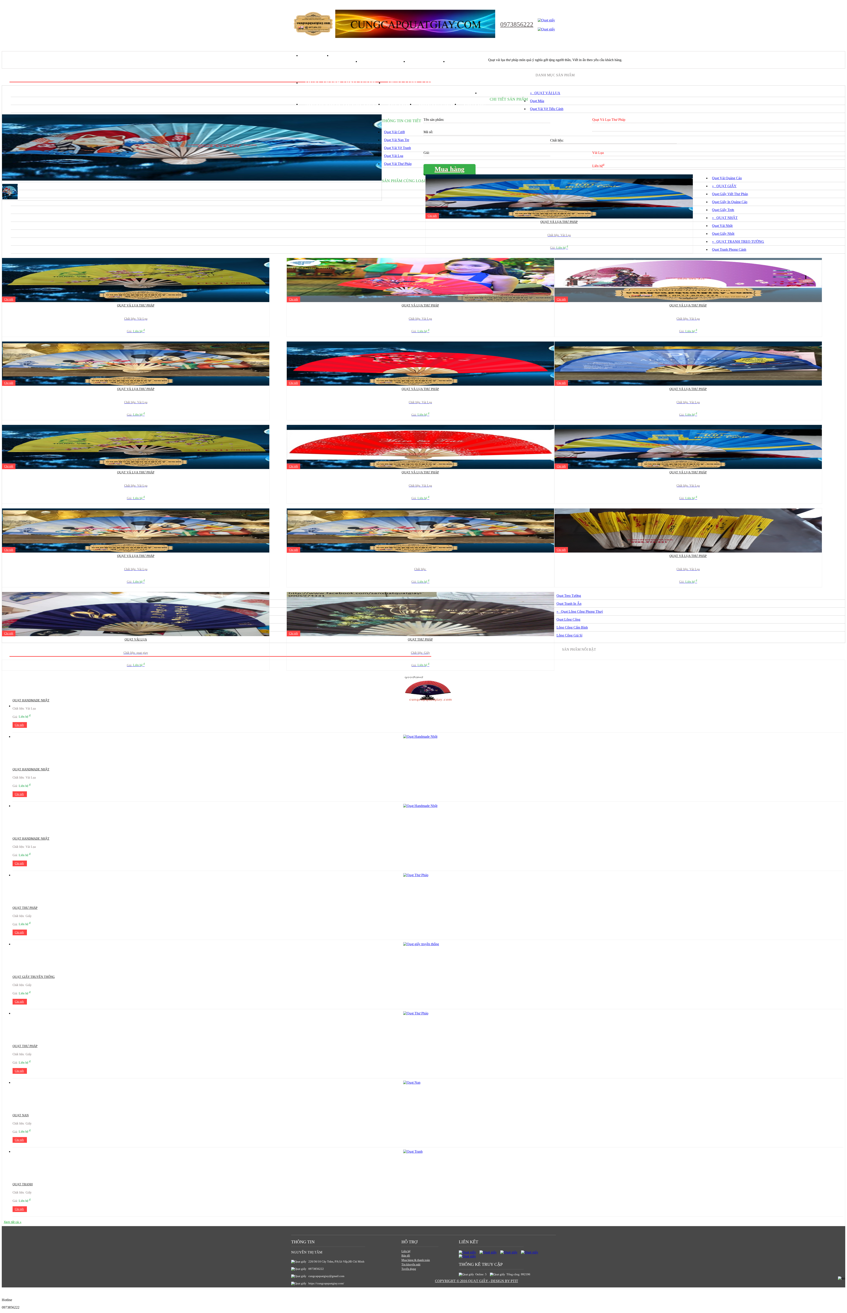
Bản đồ (405, 1255)
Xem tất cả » (12, 1222)
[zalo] (467, 1256)
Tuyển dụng (408, 1268)
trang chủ (315, 55)
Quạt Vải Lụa (136, 639)
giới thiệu (345, 55)
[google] (488, 1252)
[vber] (529, 1252)
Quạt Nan (21, 1115)
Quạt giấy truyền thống (34, 977)
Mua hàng (450, 169)
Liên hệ (405, 1251)
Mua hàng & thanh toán (415, 1260)
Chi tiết (432, 215)
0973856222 (516, 24)
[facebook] (467, 1252)
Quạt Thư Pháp (420, 639)
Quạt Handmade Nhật (31, 769)
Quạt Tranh (23, 1184)
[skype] (508, 1252)
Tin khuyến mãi (410, 1264)
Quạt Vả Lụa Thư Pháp (559, 222)
